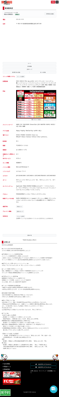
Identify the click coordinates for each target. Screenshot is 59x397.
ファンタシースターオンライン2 (39, 188)
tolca (38, 137)
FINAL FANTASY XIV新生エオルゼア (32, 186)
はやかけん (44, 137)
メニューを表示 (20, 216)
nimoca (34, 137)
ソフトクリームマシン (34, 83)
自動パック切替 (31, 86)
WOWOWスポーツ (26, 198)
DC (21, 124)
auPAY (35, 130)
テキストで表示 (37, 119)
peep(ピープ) (35, 198)
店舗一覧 (29, 235)
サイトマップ (42, 371)
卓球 (42, 85)
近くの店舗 (43, 72)
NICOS (53, 124)
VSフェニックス (20, 180)
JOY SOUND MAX (21, 175)
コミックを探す (20, 76)
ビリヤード (44, 83)
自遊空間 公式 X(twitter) (44, 364)
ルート (29, 63)
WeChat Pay (29, 130)
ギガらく (18, 158)
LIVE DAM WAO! (51, 175)
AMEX (17, 124)
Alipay (18, 130)
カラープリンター (40, 81)
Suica (33, 135)
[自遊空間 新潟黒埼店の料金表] (36, 104)
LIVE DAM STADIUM (40, 175)
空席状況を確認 (50, 14)
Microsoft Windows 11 (22, 167)
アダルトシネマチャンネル (38, 194)
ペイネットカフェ (35, 190)
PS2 (26, 81)
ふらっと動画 (44, 198)
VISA (20, 126)
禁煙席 (24, 86)
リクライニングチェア (34, 85)
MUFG (48, 124)
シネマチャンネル (26, 200)
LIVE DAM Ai (30, 175)
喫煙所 (50, 85)
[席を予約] (5, 392)
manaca (28, 137)
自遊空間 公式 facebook (44, 367)
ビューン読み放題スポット (39, 200)
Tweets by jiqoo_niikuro (29, 240)
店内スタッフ (20, 211)
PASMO (23, 135)
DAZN (17, 198)
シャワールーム (22, 83)
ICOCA (18, 135)
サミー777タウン (24, 188)
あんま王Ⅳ (31, 81)
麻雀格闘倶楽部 (41, 86)
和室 (46, 85)
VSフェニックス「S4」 (32, 180)
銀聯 (24, 126)
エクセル (18, 171)
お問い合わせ (34, 371)
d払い (40, 130)
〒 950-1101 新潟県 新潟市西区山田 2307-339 (28, 23)
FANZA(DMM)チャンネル (23, 194)
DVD (17, 81)
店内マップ (29, 69)
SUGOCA (28, 135)
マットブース (23, 85)
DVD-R (22, 81)
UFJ (17, 126)
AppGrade (19, 186)
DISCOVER (26, 124)
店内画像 (29, 66)
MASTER (43, 124)
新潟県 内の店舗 (16, 72)
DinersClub (33, 124)
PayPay (23, 130)
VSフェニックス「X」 (46, 180)
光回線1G (18, 162)
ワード (24, 171)
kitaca (23, 137)
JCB (38, 124)
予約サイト (19, 206)
